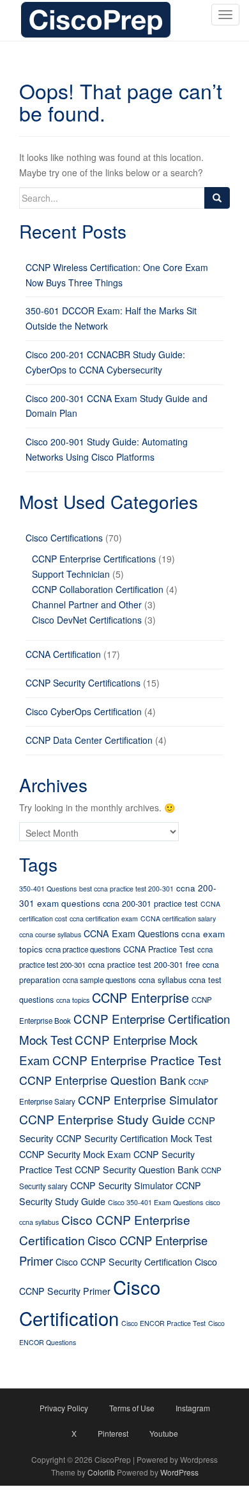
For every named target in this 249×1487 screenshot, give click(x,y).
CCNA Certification (63, 654)
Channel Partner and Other (87, 604)
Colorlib (101, 1472)
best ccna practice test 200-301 (126, 888)
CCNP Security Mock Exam (75, 1154)
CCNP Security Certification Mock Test (134, 1138)
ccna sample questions (99, 980)
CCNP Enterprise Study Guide (102, 1118)
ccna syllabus (162, 980)
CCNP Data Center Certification (89, 740)
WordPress (179, 1472)
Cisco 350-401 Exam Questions (155, 1202)
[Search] (217, 198)
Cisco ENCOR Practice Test (163, 1323)
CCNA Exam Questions (131, 933)
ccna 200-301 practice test (150, 903)
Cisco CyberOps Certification (84, 711)
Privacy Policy (64, 1407)
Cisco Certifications (64, 537)
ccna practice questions (83, 949)
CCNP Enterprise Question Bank (102, 1080)
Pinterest (113, 1433)
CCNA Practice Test (159, 949)
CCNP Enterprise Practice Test (136, 1059)
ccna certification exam (104, 918)
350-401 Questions (48, 888)
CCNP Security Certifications (83, 682)
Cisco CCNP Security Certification (124, 1261)
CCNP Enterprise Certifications (94, 558)
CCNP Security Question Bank (137, 1169)
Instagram (193, 1407)
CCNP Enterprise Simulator (148, 1099)
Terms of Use (132, 1407)
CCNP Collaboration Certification (97, 589)
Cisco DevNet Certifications (87, 619)
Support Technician (71, 574)
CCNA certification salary (178, 918)
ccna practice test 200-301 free (144, 964)
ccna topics (72, 1000)
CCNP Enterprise (140, 997)
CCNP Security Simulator (121, 1185)
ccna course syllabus (50, 934)
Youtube (163, 1433)
